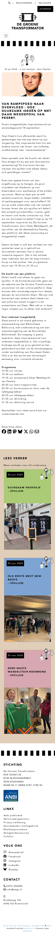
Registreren (24, 3)
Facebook (14, 856)
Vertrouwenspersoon (16, 819)
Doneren (45, 9)
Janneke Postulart (15, 928)
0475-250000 (15, 886)
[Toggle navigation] (6, 36)
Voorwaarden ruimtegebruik (21, 826)
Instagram (14, 861)
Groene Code (42, 928)
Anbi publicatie (13, 815)
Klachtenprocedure (15, 829)
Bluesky (13, 869)
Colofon (8, 836)
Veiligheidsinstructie (16, 833)
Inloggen (45, 3)
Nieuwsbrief (15, 852)
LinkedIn (13, 865)
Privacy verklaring (15, 822)
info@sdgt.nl (14, 889)
